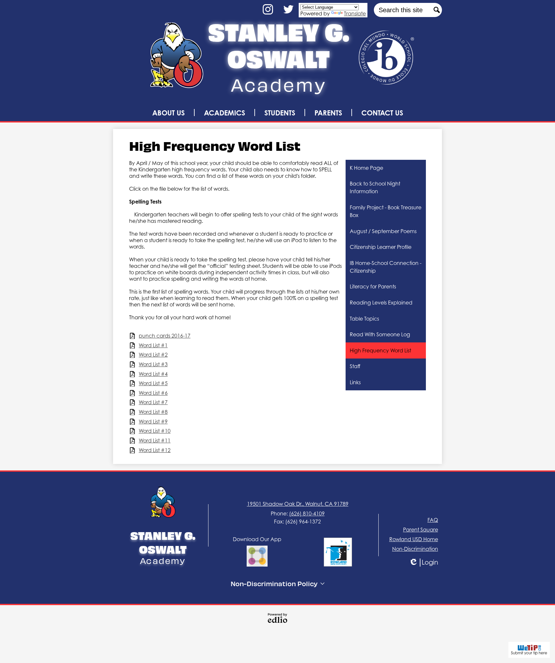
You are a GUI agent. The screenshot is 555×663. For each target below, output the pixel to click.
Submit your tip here (529, 652)
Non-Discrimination (415, 549)
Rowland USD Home (413, 539)
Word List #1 (153, 345)
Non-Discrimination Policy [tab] (274, 583)
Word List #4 (153, 374)
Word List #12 (155, 450)
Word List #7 (153, 402)
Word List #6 (153, 393)
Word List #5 (153, 383)
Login (428, 563)
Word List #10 (155, 431)
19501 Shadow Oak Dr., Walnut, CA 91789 (297, 504)
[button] (168, 112)
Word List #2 (153, 355)
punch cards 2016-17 (164, 336)
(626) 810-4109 (307, 513)
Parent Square (420, 529)
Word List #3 (153, 364)
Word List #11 (155, 441)
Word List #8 (153, 412)
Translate (355, 13)
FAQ (432, 520)
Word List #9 (153, 422)
